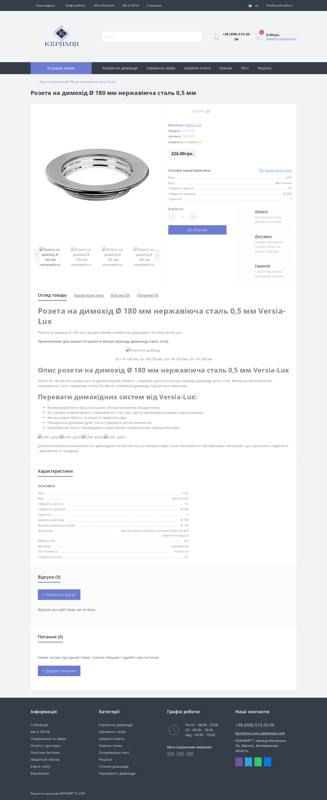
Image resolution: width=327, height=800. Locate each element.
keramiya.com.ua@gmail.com (260, 733)
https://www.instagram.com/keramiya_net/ (189, 754)
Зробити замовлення (281, 39)
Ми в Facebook (104, 5)
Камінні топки (110, 745)
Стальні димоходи (114, 766)
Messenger (267, 761)
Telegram (248, 761)
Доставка (263, 236)
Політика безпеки (45, 752)
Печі (245, 68)
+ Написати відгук (59, 594)
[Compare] (291, 111)
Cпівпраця (154, 5)
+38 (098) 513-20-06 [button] (255, 725)
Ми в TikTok (131, 5)
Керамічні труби (161, 68)
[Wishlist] (280, 111)
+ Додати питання (59, 671)
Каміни (226, 68)
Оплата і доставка (45, 745)
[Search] (198, 36)
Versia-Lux (193, 125)
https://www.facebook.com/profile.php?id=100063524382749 (170, 754)
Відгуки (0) (120, 295)
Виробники (40, 773)
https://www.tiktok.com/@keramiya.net (180, 754)
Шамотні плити (197, 68)
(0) (208, 111)
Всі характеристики (275, 170)
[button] (75, 5)
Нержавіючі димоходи (117, 773)
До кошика (197, 230)
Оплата (261, 211)
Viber (238, 761)
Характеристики (89, 295)
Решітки (264, 68)
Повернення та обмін (48, 738)
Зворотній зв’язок (45, 759)
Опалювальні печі (114, 752)
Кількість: (176, 209)
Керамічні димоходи (120, 68)
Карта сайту (41, 766)
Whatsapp (258, 761)
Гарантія (262, 265)
